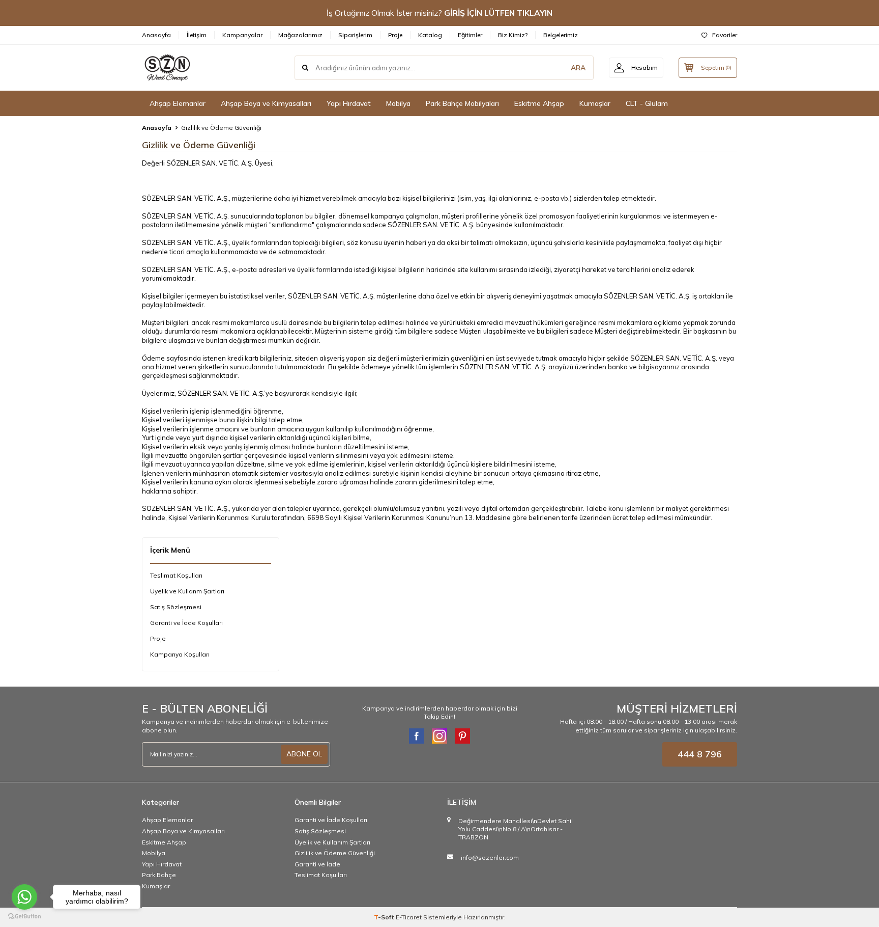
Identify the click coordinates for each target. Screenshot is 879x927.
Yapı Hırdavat (349, 103)
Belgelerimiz (560, 35)
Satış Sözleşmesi (175, 607)
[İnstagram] (439, 736)
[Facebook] (416, 736)
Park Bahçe (159, 875)
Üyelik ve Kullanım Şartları (332, 842)
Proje (395, 35)
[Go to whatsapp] (24, 897)
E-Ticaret (409, 917)
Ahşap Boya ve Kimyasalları (266, 103)
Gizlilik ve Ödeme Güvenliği (335, 853)
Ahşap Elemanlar (178, 103)
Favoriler (724, 35)
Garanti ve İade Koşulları (186, 622)
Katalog (430, 35)
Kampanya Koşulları (180, 654)
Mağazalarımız (300, 35)
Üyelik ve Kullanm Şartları (187, 591)
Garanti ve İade (317, 864)
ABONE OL (304, 753)
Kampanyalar (242, 35)
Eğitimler (470, 35)
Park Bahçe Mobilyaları (462, 103)
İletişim (197, 35)
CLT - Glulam (647, 103)
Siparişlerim (355, 35)
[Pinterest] (462, 736)
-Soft (385, 917)
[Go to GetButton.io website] (24, 916)
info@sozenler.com (490, 857)
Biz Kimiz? (513, 35)
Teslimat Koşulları (176, 575)
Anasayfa (156, 35)
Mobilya (398, 103)
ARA (578, 67)
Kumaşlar (594, 103)
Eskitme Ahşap (539, 103)
